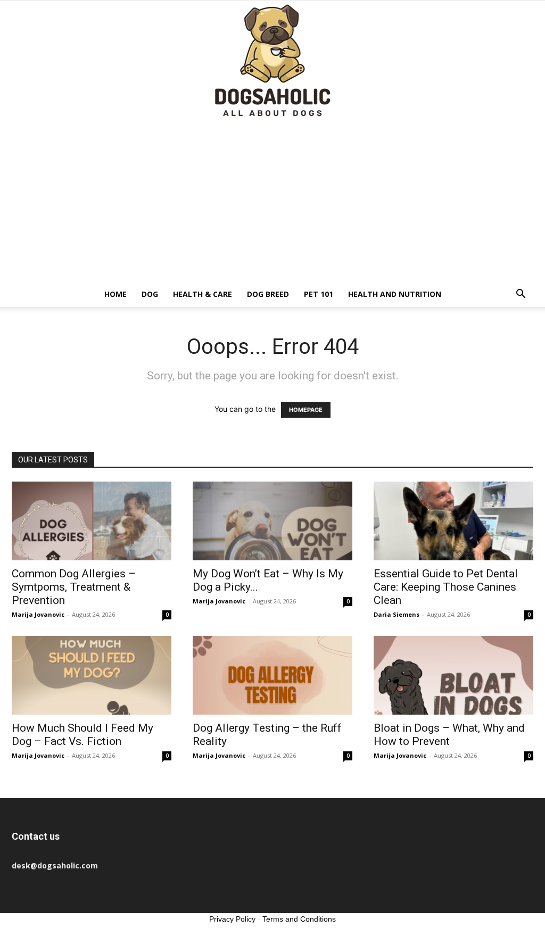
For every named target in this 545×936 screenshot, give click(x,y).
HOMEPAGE (306, 409)
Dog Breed (268, 294)
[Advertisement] (272, 201)
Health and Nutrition (394, 294)
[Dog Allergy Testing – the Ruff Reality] (272, 675)
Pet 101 (318, 294)
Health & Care (202, 294)
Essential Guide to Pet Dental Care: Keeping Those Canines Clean (446, 587)
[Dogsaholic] (272, 61)
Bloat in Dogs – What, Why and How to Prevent (449, 735)
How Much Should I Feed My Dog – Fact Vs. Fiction (82, 735)
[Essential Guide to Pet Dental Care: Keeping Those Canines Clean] (453, 521)
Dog (150, 294)
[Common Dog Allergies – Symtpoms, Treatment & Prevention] (91, 521)
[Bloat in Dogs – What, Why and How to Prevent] (453, 675)
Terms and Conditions (299, 919)
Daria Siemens (396, 614)
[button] (520, 295)
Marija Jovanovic (38, 614)
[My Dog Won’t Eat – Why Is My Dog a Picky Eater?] (272, 521)
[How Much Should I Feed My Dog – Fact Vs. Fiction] (91, 675)
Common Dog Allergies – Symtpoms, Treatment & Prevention (74, 587)
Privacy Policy (232, 919)
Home (115, 294)
